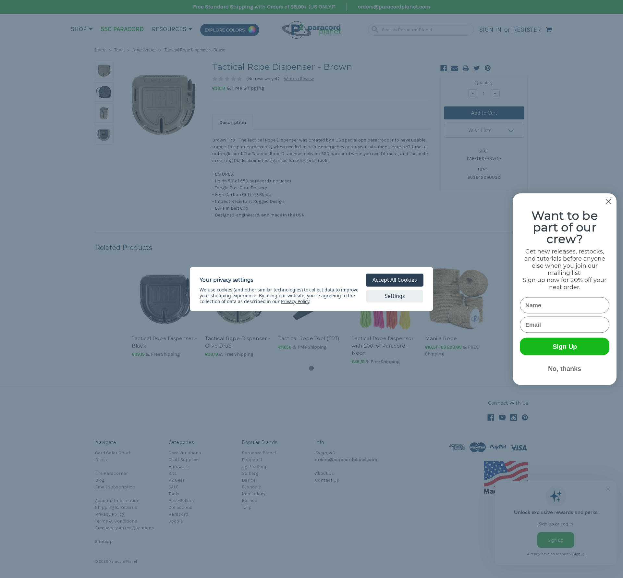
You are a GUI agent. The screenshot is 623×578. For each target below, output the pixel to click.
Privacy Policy (295, 301)
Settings (395, 296)
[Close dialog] (608, 201)
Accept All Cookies (395, 279)
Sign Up (565, 346)
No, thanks (564, 368)
